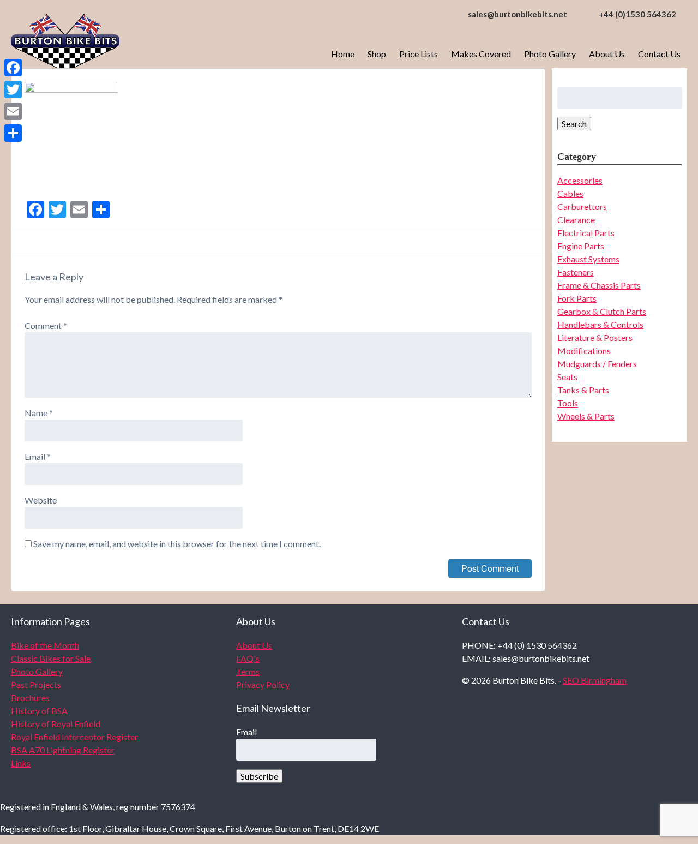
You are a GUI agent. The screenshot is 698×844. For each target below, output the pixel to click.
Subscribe (259, 776)
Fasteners (575, 272)
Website (41, 500)
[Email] (13, 111)
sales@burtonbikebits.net (517, 14)
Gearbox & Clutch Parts (601, 311)
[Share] (13, 133)
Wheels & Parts (586, 416)
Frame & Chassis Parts (599, 285)
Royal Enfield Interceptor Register (74, 737)
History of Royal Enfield (55, 724)
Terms (248, 671)
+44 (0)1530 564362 (637, 14)
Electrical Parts (586, 233)
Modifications (584, 350)
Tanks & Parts (583, 390)
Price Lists (418, 54)
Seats (567, 377)
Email (38, 456)
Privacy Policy (263, 684)
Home (342, 54)
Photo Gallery (550, 54)
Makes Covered (481, 54)
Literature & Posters (595, 337)
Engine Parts (580, 246)
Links (21, 763)
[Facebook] (13, 68)
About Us (607, 54)
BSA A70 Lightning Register (63, 750)
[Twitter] (13, 89)
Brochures (30, 697)
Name (39, 413)
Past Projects (36, 684)
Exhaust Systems (588, 259)
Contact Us (659, 54)
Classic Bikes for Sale (51, 658)
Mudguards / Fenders (597, 363)
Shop (377, 54)
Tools (567, 403)
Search (574, 123)
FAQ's (248, 658)
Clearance (576, 219)
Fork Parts (577, 298)
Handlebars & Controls (600, 324)
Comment (46, 325)
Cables (570, 193)
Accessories (580, 180)
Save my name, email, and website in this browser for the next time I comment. (177, 543)
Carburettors (582, 206)
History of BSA (39, 710)
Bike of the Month (45, 645)
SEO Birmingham (595, 680)
